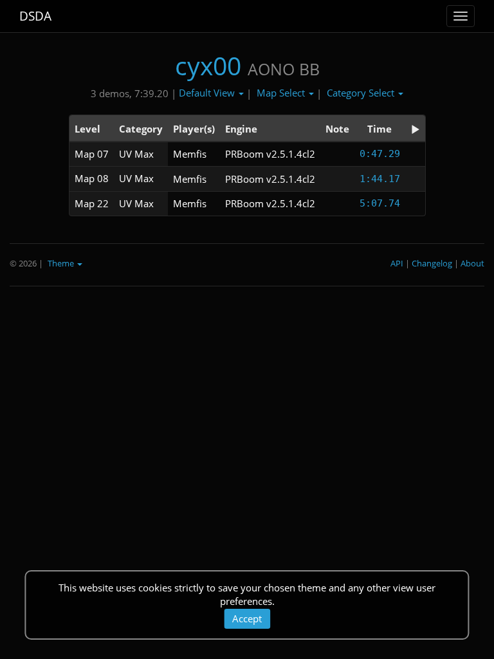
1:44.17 (380, 179)
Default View (208, 92)
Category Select (362, 92)
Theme (62, 263)
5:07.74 (380, 203)
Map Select (282, 92)
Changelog (432, 263)
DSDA (35, 16)
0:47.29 (380, 154)
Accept (247, 618)
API (396, 263)
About (472, 263)
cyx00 (208, 65)
